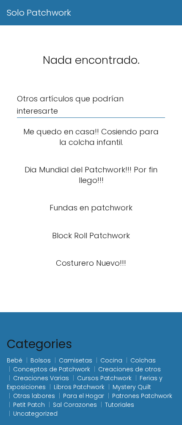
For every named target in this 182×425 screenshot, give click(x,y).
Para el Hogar (83, 396)
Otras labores (34, 396)
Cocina (111, 360)
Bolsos (40, 360)
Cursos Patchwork (104, 378)
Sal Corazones (75, 404)
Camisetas (75, 360)
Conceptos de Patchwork (51, 369)
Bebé (14, 360)
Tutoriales (119, 404)
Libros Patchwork (79, 387)
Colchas (143, 360)
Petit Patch (29, 404)
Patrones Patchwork (142, 396)
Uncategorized (35, 413)
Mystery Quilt (132, 387)
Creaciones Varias (41, 378)
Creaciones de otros (129, 369)
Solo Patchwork (39, 13)
